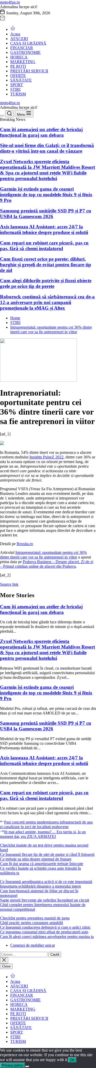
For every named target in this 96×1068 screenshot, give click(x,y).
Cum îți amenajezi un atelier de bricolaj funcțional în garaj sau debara (41, 132)
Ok (72, 1060)
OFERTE (18, 75)
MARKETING (22, 62)
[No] (27, 1066)
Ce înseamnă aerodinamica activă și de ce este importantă (46, 881)
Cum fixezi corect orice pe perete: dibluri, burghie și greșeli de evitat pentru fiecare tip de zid (45, 264)
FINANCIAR (21, 48)
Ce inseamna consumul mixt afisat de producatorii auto (44, 932)
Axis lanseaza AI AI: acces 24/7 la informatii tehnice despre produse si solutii (44, 229)
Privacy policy (12, 1065)
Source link (9, 584)
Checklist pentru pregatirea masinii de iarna (35, 918)
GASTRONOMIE (25, 52)
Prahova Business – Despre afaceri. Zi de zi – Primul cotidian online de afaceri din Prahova (46, 564)
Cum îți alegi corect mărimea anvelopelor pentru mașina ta (47, 936)
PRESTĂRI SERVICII (29, 71)
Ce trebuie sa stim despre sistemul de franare (35, 859)
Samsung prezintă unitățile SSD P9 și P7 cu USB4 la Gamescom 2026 (45, 213)
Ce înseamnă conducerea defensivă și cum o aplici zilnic (45, 927)
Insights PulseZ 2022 (46, 457)
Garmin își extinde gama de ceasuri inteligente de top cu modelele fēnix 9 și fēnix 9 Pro (46, 194)
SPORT (16, 85)
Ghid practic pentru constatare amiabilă (31, 922)
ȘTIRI (15, 89)
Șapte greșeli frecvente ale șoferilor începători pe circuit (44, 900)
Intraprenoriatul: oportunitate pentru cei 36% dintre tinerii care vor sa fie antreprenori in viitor (43, 554)
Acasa (15, 34)
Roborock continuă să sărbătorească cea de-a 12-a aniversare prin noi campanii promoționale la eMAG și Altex (47, 302)
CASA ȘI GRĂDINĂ (28, 43)
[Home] (12, 29)
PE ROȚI (18, 66)
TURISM (18, 94)
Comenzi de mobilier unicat (32, 945)
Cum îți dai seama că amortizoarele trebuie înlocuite (41, 863)
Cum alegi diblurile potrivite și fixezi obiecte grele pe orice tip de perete (45, 283)
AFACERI (19, 38)
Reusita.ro (25, 544)
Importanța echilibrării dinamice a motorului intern (40, 886)
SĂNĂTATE (21, 80)
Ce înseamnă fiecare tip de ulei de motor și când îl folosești (47, 854)
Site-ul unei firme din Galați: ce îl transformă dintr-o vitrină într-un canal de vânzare (47, 148)
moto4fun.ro (10, 2)
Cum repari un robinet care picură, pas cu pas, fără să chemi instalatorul (44, 245)
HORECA (19, 57)
